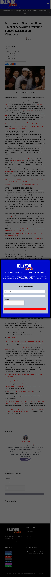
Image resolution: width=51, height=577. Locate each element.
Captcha (6, 299)
